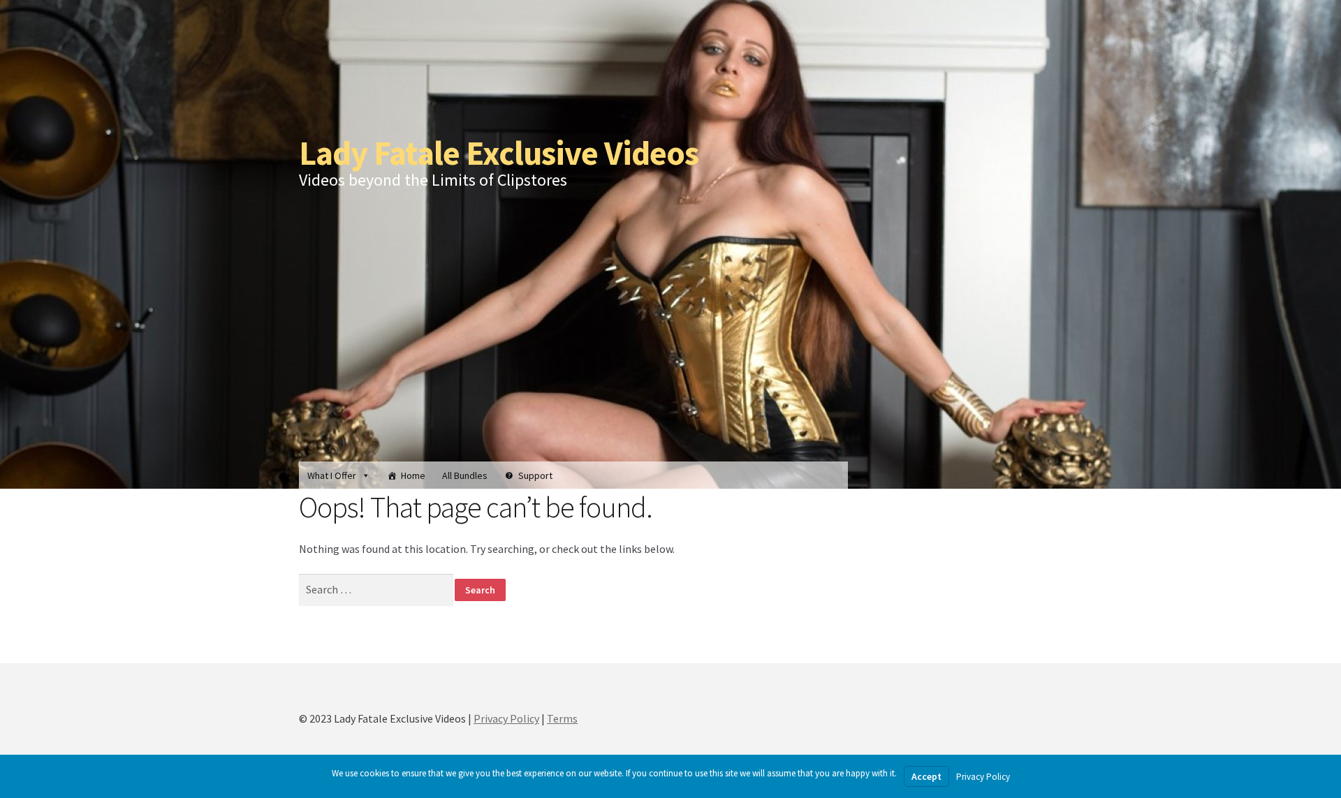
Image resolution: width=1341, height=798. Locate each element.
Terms (562, 718)
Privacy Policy (506, 718)
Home (413, 475)
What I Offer (331, 475)
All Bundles (465, 475)
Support (535, 475)
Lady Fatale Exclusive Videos (498, 153)
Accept (926, 776)
